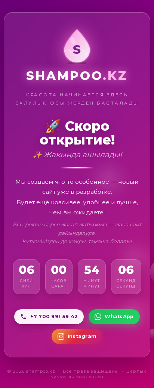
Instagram (82, 336)
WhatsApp (119, 316)
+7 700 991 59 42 (54, 316)
